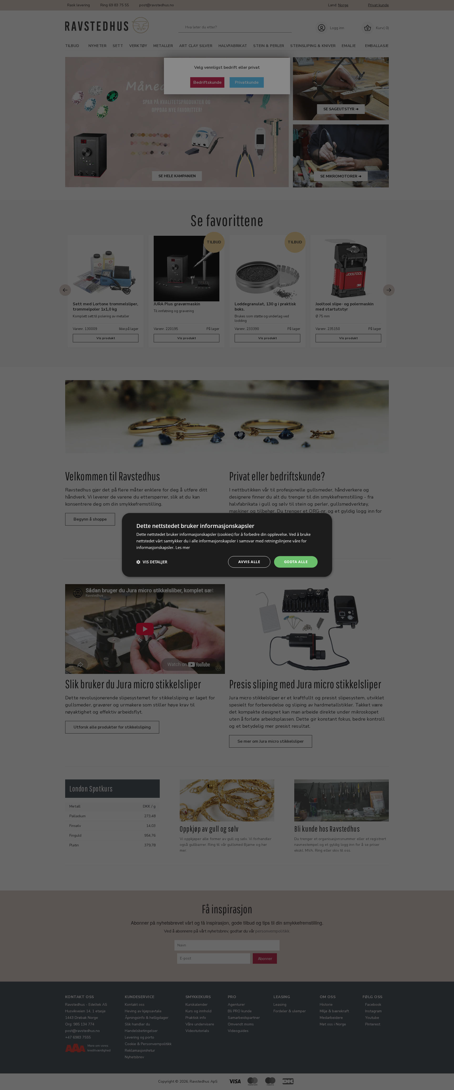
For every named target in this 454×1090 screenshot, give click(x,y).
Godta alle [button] (296, 561)
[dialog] (227, 545)
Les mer (183, 547)
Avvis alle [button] (249, 561)
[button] (151, 562)
